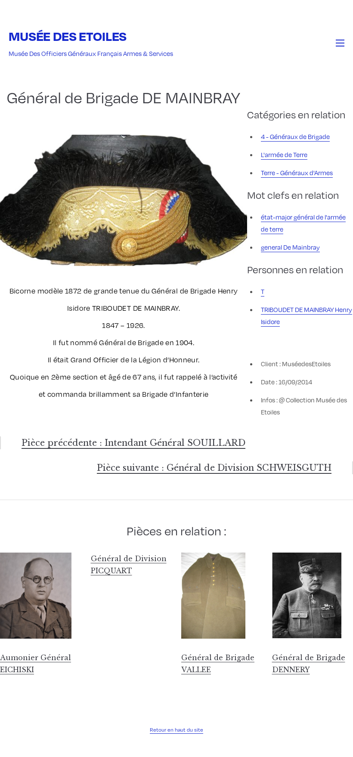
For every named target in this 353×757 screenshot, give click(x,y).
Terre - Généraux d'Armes (297, 172)
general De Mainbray (290, 247)
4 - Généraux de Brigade (295, 136)
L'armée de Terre (284, 154)
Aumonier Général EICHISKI (35, 663)
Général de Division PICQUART (129, 564)
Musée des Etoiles (68, 36)
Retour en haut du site (176, 729)
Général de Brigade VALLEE (217, 663)
